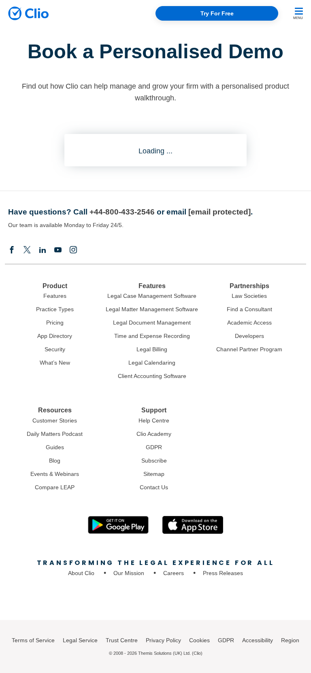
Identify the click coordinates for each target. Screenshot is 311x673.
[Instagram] (73, 250)
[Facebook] (11, 250)
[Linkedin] (42, 250)
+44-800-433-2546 (122, 212)
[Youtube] (58, 250)
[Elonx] (27, 250)
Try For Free (217, 13)
